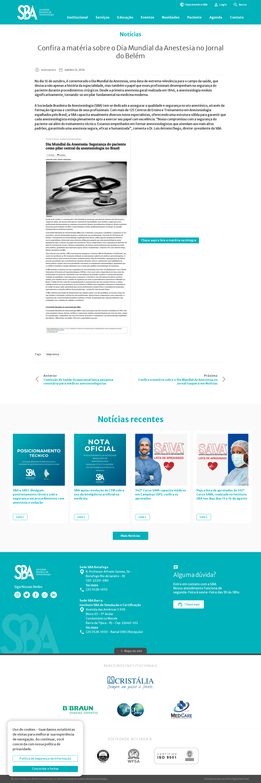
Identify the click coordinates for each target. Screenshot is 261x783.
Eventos (147, 17)
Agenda (215, 17)
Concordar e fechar (45, 769)
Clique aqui (192, 604)
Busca (243, 4)
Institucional (77, 17)
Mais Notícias (130, 536)
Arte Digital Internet (237, 778)
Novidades (170, 17)
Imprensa (52, 354)
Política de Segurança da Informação (45, 758)
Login (223, 4)
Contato (237, 17)
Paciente (194, 17)
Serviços (102, 17)
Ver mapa (92, 584)
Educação (125, 17)
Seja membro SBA (196, 4)
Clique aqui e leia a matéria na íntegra (168, 240)
